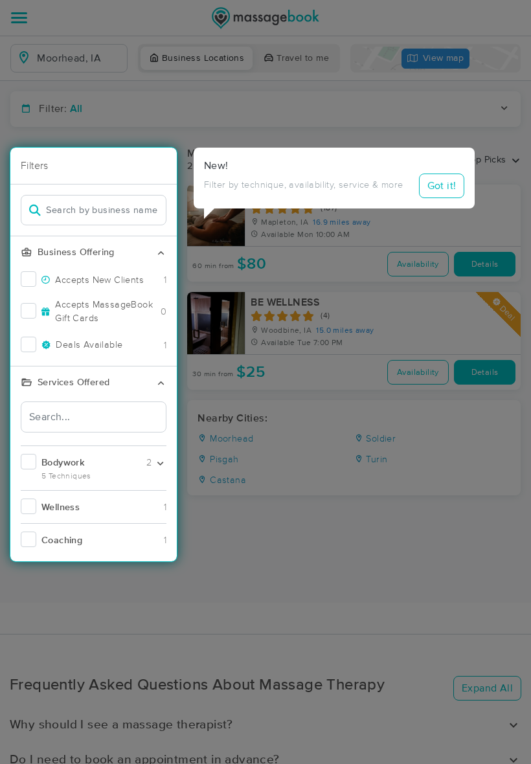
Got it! (442, 186)
